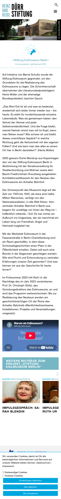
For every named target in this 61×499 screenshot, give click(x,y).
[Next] (57, 374)
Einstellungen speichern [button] (30, 480)
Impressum (8, 466)
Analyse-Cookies (14, 475)
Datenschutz (43, 462)
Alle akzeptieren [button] (30, 493)
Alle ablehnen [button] (30, 487)
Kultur (6, 379)
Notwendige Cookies (16, 472)
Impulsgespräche (20, 379)
